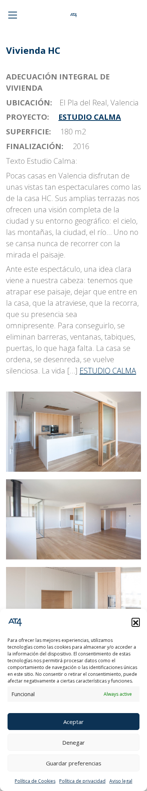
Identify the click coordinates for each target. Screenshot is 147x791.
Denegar (73, 742)
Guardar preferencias (73, 763)
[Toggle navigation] (12, 15)
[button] (135, 622)
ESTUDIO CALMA (89, 117)
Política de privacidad (82, 781)
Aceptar (73, 721)
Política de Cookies (35, 781)
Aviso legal (120, 781)
